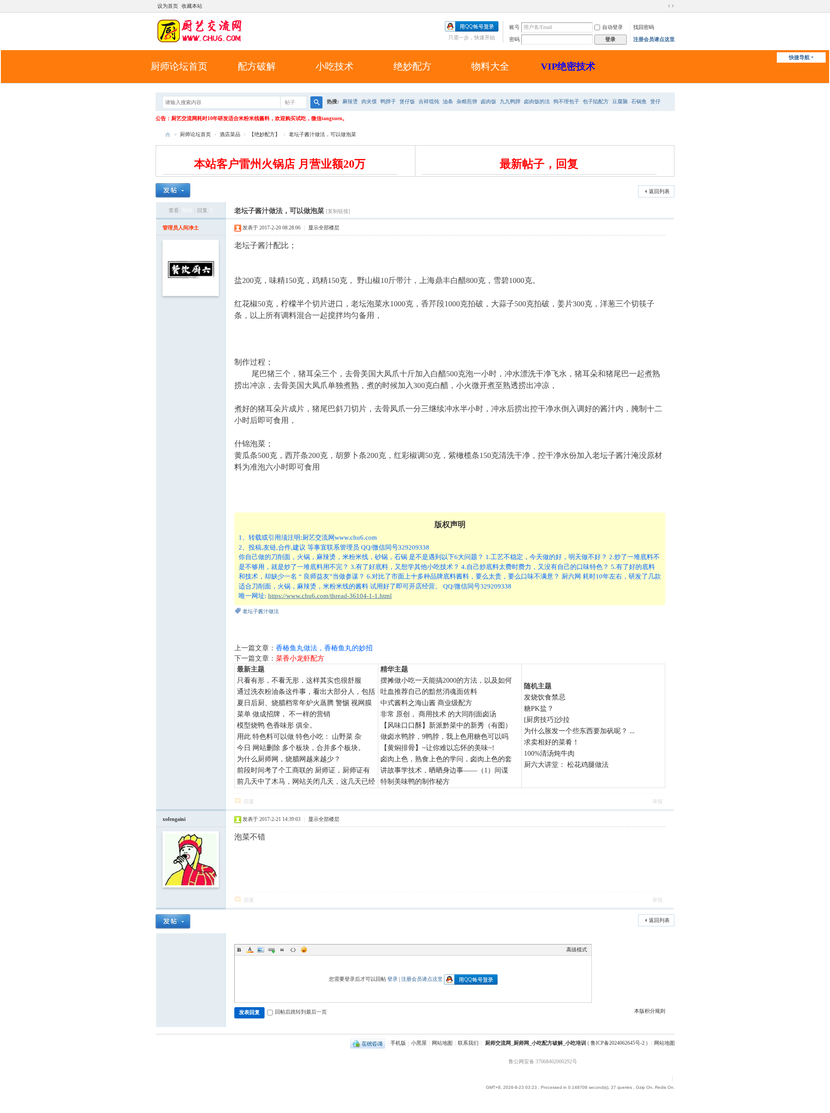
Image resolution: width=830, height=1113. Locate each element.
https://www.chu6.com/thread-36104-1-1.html (330, 595)
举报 (657, 801)
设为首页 (167, 6)
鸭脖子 (388, 102)
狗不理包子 (566, 102)
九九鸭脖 (510, 102)
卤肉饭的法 (537, 102)
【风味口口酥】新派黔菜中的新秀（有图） (446, 725)
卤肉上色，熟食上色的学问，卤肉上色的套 (446, 759)
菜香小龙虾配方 (300, 658)
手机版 (398, 1043)
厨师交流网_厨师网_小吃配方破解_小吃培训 (535, 1043)
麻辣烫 (350, 102)
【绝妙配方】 (264, 134)
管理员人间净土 (181, 228)
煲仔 (655, 102)
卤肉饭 (488, 102)
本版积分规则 (649, 1011)
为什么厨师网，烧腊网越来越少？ (289, 759)
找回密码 (643, 27)
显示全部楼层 (323, 228)
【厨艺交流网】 (167, 134)
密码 (514, 39)
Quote (282, 949)
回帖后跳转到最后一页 (301, 1012)
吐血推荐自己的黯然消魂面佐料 (428, 691)
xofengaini (174, 819)
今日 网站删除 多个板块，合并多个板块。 (301, 747)
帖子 (290, 102)
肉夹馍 (369, 102)
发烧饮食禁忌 (544, 697)
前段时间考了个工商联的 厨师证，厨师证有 (303, 770)
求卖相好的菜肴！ (551, 742)
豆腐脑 (620, 102)
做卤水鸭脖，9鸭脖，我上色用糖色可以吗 (444, 736)
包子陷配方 (596, 102)
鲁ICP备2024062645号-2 (618, 1043)
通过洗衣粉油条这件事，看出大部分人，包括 (306, 691)
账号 (514, 27)
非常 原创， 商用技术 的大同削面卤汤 (438, 714)
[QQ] (367, 1043)
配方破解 (257, 66)
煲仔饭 (407, 102)
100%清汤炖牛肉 (549, 753)
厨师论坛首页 (179, 66)
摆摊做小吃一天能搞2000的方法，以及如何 (446, 680)
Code (293, 949)
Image (260, 949)
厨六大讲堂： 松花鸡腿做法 (566, 764)
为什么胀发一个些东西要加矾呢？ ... (579, 731)
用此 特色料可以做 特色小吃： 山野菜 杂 (299, 736)
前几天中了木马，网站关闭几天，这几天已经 (306, 781)
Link (271, 949)
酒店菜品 (230, 134)
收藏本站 (192, 6)
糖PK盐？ (539, 708)
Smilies (304, 949)
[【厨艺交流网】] (199, 30)
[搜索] (316, 102)
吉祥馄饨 (428, 102)
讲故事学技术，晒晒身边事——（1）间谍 (444, 770)
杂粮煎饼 (466, 102)
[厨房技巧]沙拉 (547, 719)
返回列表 (659, 191)
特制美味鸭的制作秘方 (415, 781)
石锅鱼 (639, 102)
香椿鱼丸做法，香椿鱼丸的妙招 (324, 648)
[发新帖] (173, 190)
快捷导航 (799, 57)
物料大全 (490, 66)
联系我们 (468, 1043)
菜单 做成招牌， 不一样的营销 (283, 714)
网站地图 (442, 1043)
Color (250, 949)
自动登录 (612, 27)
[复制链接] (338, 211)
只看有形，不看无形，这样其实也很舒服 (299, 680)
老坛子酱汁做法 (261, 611)
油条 (448, 102)
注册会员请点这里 (654, 39)
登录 (392, 979)
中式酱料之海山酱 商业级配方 (426, 702)
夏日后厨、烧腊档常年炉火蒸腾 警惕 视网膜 (304, 702)
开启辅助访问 (663, 6)
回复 (249, 801)
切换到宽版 (671, 6)
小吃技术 (335, 66)
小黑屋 (419, 1043)
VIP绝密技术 (568, 66)
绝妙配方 (412, 66)
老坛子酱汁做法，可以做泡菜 (322, 134)
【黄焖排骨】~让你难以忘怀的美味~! (437, 747)
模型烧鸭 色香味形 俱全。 (276, 725)
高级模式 (576, 950)
